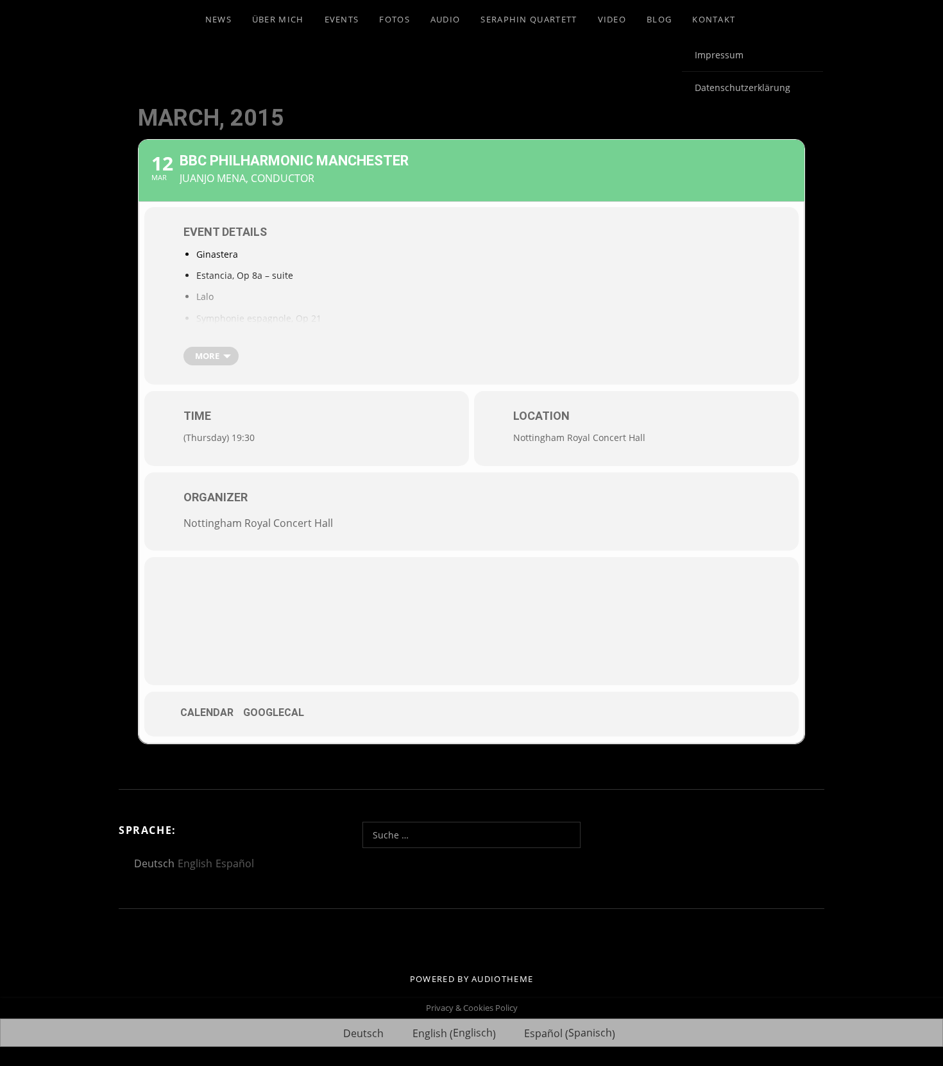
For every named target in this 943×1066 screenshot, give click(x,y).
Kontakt (713, 19)
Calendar (207, 712)
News (218, 19)
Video (612, 19)
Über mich (278, 19)
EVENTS (342, 19)
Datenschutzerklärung (742, 87)
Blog (659, 19)
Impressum (719, 55)
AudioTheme (502, 979)
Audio (445, 19)
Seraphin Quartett (528, 19)
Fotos (394, 19)
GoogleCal (273, 712)
